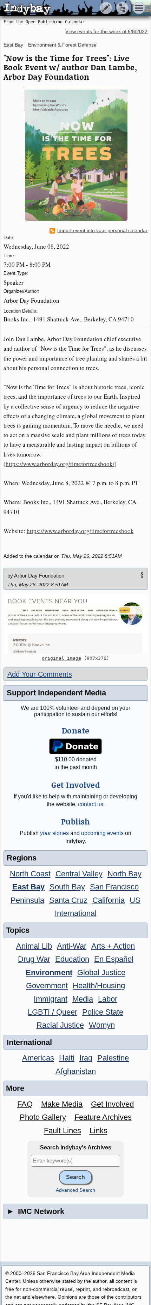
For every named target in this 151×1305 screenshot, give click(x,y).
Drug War (34, 959)
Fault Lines (62, 1130)
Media (82, 999)
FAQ (25, 1104)
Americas (38, 1057)
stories (54, 833)
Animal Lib (34, 946)
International (76, 913)
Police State (102, 1012)
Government (47, 985)
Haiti (66, 1057)
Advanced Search (75, 1190)
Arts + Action (113, 946)
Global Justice (101, 972)
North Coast (30, 873)
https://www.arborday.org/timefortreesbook (80, 531)
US (135, 900)
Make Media (62, 1104)
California (108, 900)
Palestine (113, 1057)
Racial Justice (60, 1025)
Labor (107, 999)
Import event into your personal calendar (102, 230)
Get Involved (112, 1104)
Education (72, 959)
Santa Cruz (68, 900)
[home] (65, 8)
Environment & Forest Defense (62, 45)
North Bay (124, 873)
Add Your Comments (39, 674)
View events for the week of (106, 31)
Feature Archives (103, 1117)
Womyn (102, 1025)
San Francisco (114, 886)
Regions (22, 857)
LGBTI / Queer (52, 1012)
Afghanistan (75, 1071)
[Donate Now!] (75, 746)
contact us (90, 804)
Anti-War (71, 946)
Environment (49, 972)
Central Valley (79, 873)
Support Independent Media (56, 692)
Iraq (85, 1057)
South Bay (67, 886)
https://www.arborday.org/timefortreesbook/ (60, 464)
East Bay (13, 45)
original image (61, 658)
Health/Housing (99, 985)
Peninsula (27, 900)
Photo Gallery (43, 1117)
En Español (113, 959)
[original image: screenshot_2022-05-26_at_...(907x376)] (76, 624)
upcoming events (102, 833)
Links (98, 1130)
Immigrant (50, 999)
